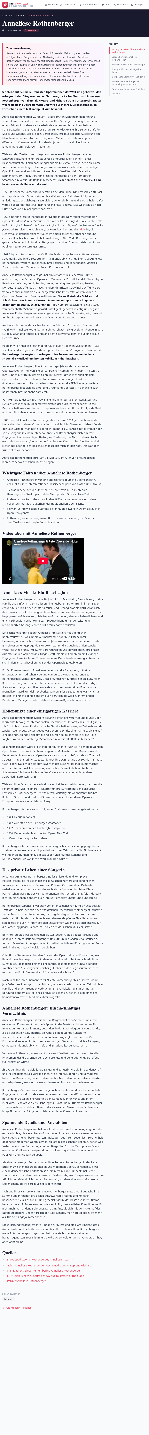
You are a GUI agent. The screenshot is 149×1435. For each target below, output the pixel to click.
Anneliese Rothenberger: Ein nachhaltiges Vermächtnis (126, 83)
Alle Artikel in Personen (19, 1307)
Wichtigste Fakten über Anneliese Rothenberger (128, 51)
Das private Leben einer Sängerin (128, 76)
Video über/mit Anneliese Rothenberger (124, 58)
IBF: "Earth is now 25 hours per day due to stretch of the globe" (46, 1276)
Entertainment (90, 4)
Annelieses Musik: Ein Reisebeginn (129, 64)
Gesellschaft (69, 4)
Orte (106, 4)
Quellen (116, 93)
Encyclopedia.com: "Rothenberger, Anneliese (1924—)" (40, 1259)
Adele (82, 229)
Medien (51, 4)
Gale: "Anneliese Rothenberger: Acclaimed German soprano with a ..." (50, 1265)
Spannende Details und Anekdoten (129, 89)
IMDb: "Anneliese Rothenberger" (27, 1281)
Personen (121, 4)
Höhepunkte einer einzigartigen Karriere (127, 70)
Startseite (7, 15)
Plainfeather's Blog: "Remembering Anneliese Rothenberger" (44, 1270)
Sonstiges (138, 4)
